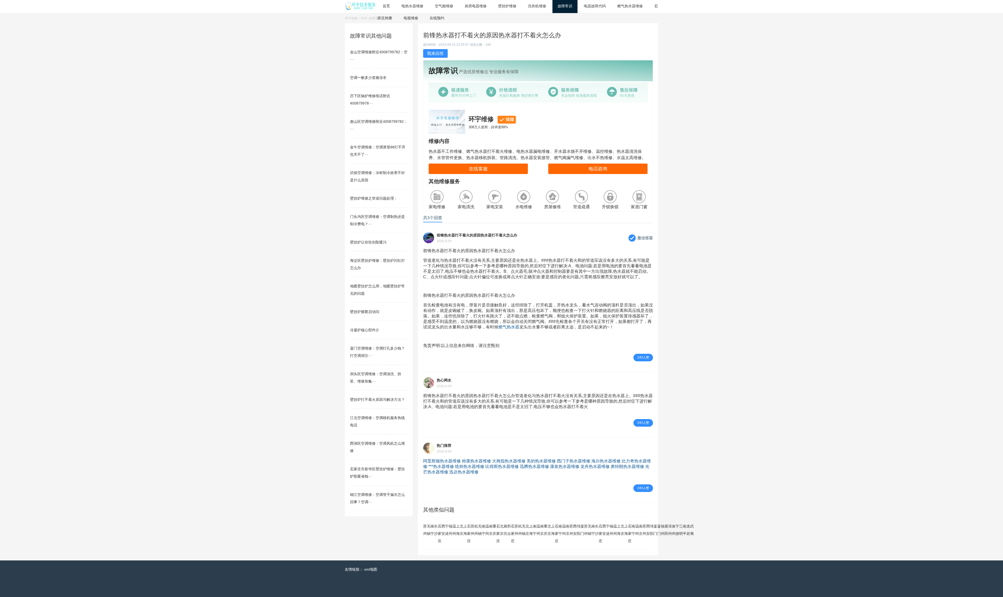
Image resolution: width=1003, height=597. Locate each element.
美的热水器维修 (541, 461)
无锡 (428, 530)
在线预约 (437, 18)
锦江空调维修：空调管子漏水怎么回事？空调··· (377, 498)
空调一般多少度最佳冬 (368, 78)
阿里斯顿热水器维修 (442, 461)
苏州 (425, 530)
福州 (450, 530)
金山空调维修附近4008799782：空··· (378, 55)
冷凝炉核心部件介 (364, 330)
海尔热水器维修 (606, 461)
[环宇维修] (360, 8)
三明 (681, 530)
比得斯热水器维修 (502, 466)
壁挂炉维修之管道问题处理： (374, 198)
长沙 (436, 530)
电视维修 (411, 18)
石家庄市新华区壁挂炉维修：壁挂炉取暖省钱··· (377, 472)
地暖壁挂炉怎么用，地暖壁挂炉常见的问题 (377, 289)
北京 (461, 530)
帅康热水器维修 (476, 461)
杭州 (476, 530)
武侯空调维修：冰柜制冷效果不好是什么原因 (377, 176)
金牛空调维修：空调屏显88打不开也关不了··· (377, 151)
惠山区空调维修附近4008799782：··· (378, 125)
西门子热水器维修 (573, 461)
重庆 (494, 530)
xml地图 (370, 569)
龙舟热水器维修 (595, 466)
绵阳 (578, 530)
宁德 (677, 530)
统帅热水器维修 (469, 466)
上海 (458, 530)
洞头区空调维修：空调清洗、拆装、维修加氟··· (375, 377)
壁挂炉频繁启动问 (364, 312)
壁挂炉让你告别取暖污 (368, 242)
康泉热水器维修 (564, 466)
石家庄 (439, 533)
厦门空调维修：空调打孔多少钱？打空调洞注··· (377, 352)
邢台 (509, 530)
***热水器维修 (441, 466)
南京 (491, 530)
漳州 (670, 530)
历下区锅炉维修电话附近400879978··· (370, 99)
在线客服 (478, 168)
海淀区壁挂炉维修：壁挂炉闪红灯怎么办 (377, 264)
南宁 (432, 530)
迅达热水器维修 (464, 472)
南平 (684, 530)
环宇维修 (351, 18)
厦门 (582, 530)
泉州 (673, 530)
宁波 (447, 530)
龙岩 (688, 530)
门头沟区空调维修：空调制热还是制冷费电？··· (377, 220)
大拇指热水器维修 (509, 461)
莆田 (666, 530)
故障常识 (375, 18)
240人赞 (643, 357)
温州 (454, 530)
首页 (364, 18)
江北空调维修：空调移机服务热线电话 (377, 421)
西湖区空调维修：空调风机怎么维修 (377, 447)
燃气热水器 (508, 327)
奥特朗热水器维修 (627, 466)
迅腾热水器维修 (534, 466)
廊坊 (505, 530)
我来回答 (435, 53)
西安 (443, 530)
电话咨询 (597, 168)
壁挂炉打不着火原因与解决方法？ (377, 399)
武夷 (692, 530)
